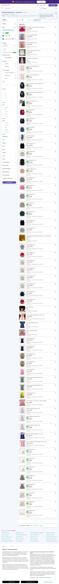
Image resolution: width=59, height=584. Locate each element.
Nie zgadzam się (30, 581)
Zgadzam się (12, 581)
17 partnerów (20, 565)
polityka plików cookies (34, 577)
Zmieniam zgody (48, 581)
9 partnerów (17, 566)
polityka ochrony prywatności (45, 577)
